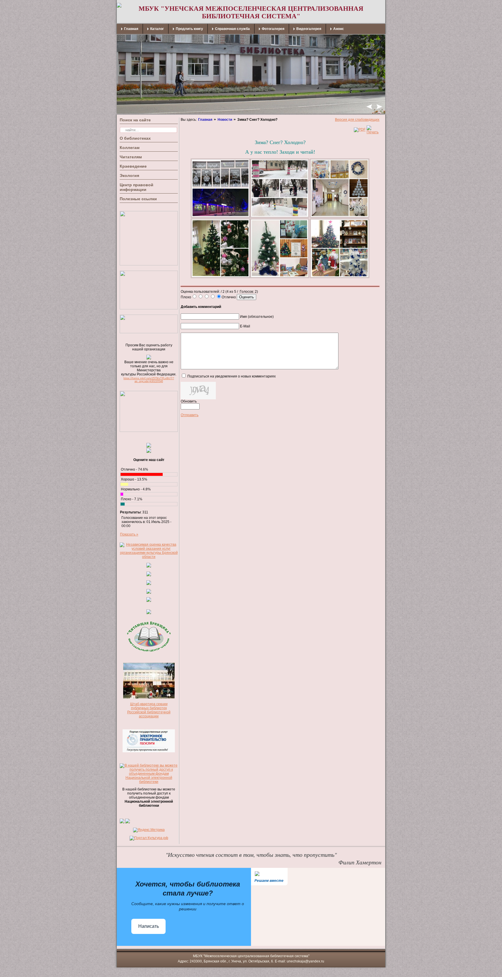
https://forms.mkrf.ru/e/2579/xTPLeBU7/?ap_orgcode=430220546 (148, 380)
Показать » (129, 534)
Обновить (189, 401)
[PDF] (359, 129)
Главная (205, 120)
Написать (148, 926)
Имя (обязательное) (257, 317)
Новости (225, 120)
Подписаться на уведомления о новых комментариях (231, 376)
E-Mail (245, 326)
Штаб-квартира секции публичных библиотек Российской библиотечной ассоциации (149, 710)
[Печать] (373, 132)
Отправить (189, 415)
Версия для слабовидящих (357, 120)
